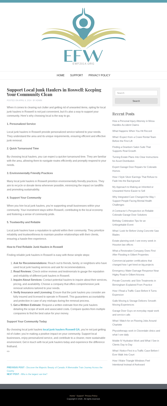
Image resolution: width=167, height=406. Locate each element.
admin (39, 100)
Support (76, 75)
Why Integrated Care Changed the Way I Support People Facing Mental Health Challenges (133, 200)
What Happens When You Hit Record (132, 131)
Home (61, 75)
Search (136, 101)
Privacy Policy (99, 75)
